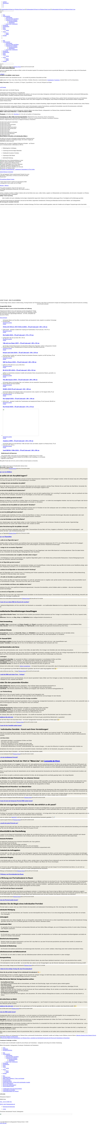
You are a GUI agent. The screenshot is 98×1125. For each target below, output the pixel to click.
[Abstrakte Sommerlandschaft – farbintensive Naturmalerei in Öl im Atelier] (17, 169)
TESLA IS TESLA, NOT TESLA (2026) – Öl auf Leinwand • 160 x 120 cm (25, 327)
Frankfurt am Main (10, 1036)
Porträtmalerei (50, 80)
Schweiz (94, 1035)
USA (4, 1047)
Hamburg (83, 1035)
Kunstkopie (57, 80)
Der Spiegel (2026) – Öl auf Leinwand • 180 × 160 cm (18, 398)
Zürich (16, 1036)
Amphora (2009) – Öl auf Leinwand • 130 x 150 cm (18, 441)
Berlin (4, 1036)
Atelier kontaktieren (25, 666)
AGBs (4, 1109)
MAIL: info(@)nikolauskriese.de (7, 1104)
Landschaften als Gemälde (9, 1090)
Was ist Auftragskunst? (8, 1083)
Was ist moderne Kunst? (8, 1086)
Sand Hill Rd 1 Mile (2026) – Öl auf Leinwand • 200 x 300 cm (21, 450)
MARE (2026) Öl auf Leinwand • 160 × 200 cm (17, 389)
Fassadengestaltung (7, 1081)
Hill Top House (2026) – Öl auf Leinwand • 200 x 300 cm (19, 362)
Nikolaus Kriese (17, 66)
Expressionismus (6, 1079)
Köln (86, 1035)
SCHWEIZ (5, 1049)
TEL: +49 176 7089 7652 (6, 1101)
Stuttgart (90, 1035)
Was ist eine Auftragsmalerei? (9, 1085)
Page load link (3, 1123)
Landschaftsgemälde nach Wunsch (11, 1091)
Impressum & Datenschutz (9, 1106)
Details (4, 324)
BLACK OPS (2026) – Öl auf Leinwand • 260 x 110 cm (19, 370)
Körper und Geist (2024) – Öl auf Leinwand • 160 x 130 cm (20, 352)
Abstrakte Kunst (6, 1077)
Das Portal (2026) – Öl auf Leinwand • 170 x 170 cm (18, 406)
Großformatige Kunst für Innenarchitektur (12, 1088)
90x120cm (16, 114)
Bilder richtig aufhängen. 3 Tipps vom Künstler (13, 1078)
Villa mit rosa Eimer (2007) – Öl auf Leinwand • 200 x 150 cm (21, 343)
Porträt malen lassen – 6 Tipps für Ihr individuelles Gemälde (16, 1082)
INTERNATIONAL (7, 1050)
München (78, 1035)
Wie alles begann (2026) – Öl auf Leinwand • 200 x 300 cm (20, 379)
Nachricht (14, 817)
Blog (4, 1075)
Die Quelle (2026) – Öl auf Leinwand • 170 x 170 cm (18, 335)
